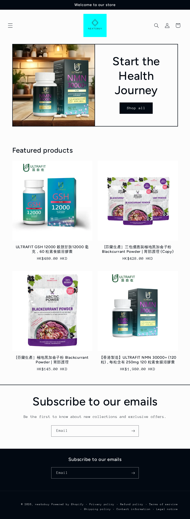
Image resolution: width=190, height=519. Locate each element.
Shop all (136, 108)
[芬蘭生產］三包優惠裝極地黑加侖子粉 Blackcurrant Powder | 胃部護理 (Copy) (138, 249)
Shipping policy (97, 509)
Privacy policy (101, 504)
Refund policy (132, 504)
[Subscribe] (133, 431)
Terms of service (163, 504)
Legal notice (167, 509)
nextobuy (42, 504)
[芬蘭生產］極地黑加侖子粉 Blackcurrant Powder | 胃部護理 (52, 359)
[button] (10, 25)
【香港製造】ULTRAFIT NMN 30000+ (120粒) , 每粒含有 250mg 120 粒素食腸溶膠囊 (138, 359)
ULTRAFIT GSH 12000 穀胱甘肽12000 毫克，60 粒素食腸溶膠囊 (52, 249)
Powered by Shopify (67, 504)
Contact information (134, 509)
